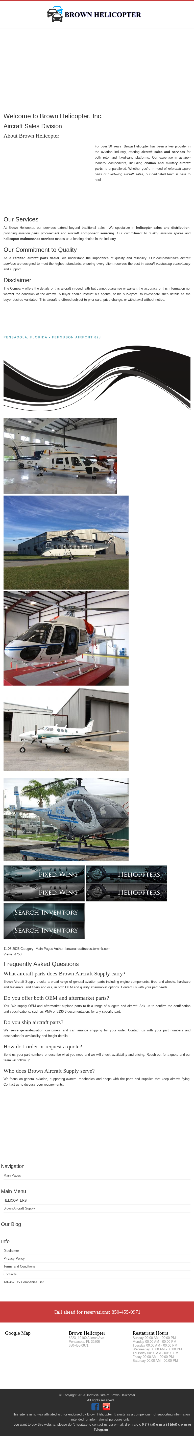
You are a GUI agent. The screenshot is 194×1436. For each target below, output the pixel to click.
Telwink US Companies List (24, 1282)
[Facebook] (95, 1409)
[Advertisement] (97, 69)
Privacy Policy (14, 1258)
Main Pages (12, 1175)
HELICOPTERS (15, 1200)
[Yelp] (107, 1409)
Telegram (101, 1429)
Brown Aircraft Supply (19, 1208)
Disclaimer (11, 1251)
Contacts (10, 1274)
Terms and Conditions (19, 1266)
